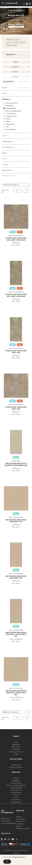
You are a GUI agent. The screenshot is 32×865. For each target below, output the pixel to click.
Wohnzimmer (16, 747)
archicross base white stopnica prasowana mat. (16, 465)
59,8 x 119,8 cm (16, 301)
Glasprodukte (16, 802)
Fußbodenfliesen (16, 783)
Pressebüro (20, 821)
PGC (20, 232)
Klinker (16, 797)
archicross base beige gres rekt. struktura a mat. (16, 634)
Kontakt (19, 826)
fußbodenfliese (16, 461)
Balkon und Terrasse (16, 752)
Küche (16, 742)
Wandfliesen (16, 781)
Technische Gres (16, 790)
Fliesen (16, 778)
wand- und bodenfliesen (16, 235)
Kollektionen (16, 765)
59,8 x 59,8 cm (16, 527)
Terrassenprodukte (16, 788)
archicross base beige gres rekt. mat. (16, 521)
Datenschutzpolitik (22, 829)
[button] (17, 190)
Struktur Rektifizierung (16, 639)
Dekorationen (16, 800)
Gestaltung (20, 824)
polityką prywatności (19, 857)
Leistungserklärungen (8, 823)
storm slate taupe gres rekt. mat (16, 352)
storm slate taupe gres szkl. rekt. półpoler (16, 239)
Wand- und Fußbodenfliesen (16, 785)
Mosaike (16, 795)
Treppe (16, 754)
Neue (12, 232)
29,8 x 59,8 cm (16, 470)
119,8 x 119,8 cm (16, 245)
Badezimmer (16, 745)
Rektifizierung (16, 243)
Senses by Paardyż (16, 767)
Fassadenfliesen (16, 793)
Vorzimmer (16, 749)
